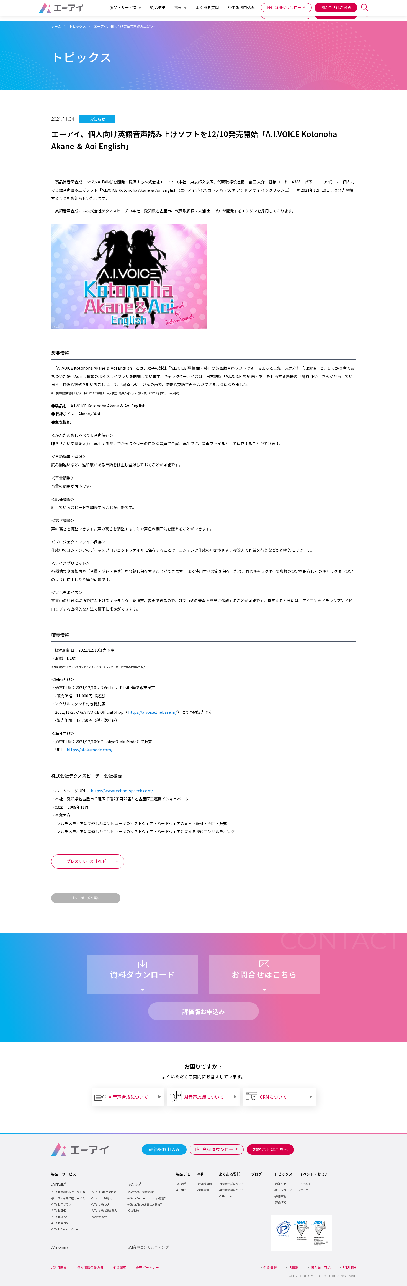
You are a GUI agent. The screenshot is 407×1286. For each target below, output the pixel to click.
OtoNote (133, 1210)
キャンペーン (283, 1190)
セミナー (305, 1190)
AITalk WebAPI (101, 1204)
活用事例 (203, 1190)
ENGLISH (349, 1267)
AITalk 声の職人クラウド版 (68, 1192)
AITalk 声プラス (61, 1204)
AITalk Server (60, 1217)
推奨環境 (119, 1267)
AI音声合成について (232, 1184)
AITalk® (181, 1190)
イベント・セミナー (315, 1174)
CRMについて (228, 1196)
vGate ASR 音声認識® (141, 1192)
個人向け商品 (321, 1267)
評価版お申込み (164, 1149)
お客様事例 (205, 1184)
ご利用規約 (59, 1267)
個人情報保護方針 (90, 1267)
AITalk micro (60, 1223)
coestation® (99, 1217)
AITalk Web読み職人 (104, 1210)
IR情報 (293, 1267)
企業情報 (270, 1267)
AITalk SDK (59, 1210)
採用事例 (280, 1196)
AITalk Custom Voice (65, 1229)
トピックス (283, 1174)
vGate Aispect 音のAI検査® (145, 1204)
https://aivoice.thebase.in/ (152, 712)
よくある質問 (229, 1174)
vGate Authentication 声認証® (147, 1198)
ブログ (256, 1174)
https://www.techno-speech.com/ (122, 790)
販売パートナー (147, 1267)
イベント (305, 1184)
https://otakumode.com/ (89, 749)
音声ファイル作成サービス (68, 1198)
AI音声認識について (232, 1190)
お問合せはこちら (270, 1149)
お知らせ (280, 1184)
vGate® (181, 1184)
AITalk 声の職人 (102, 1198)
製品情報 (280, 1202)
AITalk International (104, 1192)
